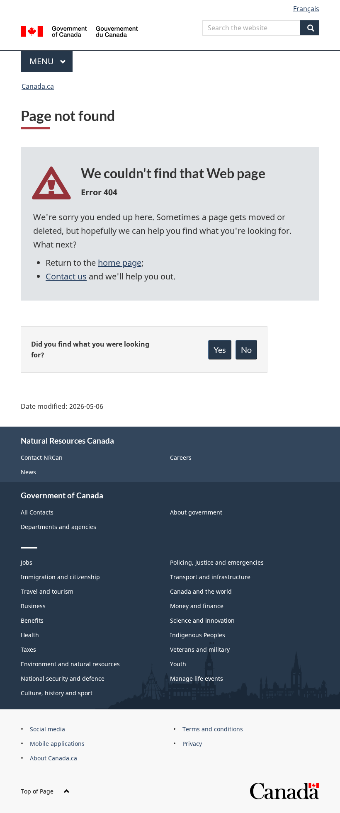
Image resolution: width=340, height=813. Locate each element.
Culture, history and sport (56, 693)
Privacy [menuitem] (192, 743)
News (28, 472)
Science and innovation (202, 620)
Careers (181, 457)
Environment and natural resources (70, 664)
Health (30, 635)
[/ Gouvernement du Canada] (79, 30)
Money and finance (196, 606)
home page (119, 262)
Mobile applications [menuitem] (57, 743)
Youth (178, 664)
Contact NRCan (42, 457)
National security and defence (62, 678)
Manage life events (196, 678)
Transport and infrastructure (210, 577)
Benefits (32, 620)
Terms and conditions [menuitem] (212, 729)
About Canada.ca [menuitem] (53, 758)
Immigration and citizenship (60, 577)
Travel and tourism (47, 591)
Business (33, 606)
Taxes (28, 649)
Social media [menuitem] (47, 729)
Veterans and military (200, 649)
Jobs (26, 562)
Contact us (66, 276)
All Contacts (37, 512)
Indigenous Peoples (197, 635)
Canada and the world (201, 591)
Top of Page (37, 791)
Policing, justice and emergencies (217, 562)
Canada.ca (38, 86)
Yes (220, 349)
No (246, 349)
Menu (42, 61)
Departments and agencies (58, 527)
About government (196, 512)
